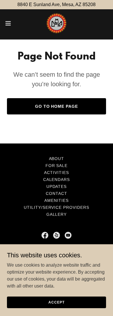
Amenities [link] (56, 200)
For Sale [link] (56, 165)
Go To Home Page (56, 106)
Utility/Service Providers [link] (57, 207)
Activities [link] (56, 172)
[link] (56, 23)
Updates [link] (56, 186)
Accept (56, 302)
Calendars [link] (56, 179)
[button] (10, 23)
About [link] (56, 158)
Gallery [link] (56, 214)
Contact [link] (56, 193)
